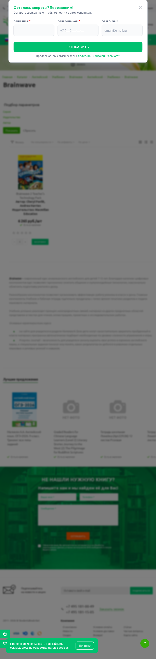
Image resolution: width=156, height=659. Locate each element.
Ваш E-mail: (110, 21)
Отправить (78, 47)
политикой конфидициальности (99, 55)
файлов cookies (58, 647)
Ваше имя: (21, 21)
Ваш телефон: (68, 21)
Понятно (85, 645)
